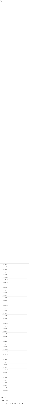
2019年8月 (5, 313)
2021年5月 (5, 266)
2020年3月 (5, 295)
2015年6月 (5, 387)
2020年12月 (5, 277)
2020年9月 (5, 284)
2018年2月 (5, 344)
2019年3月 (5, 318)
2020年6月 (5, 292)
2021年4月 (5, 269)
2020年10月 (5, 282)
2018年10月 (5, 326)
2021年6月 (5, 264)
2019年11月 (5, 305)
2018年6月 (5, 333)
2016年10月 (5, 369)
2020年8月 (5, 287)
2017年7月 (5, 359)
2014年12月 (5, 390)
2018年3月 (5, 341)
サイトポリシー (4, 397)
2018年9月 (5, 328)
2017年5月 (5, 364)
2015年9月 (5, 385)
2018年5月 (5, 336)
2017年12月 (5, 349)
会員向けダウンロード (5, 400)
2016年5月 (5, 377)
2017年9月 (5, 357)
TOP (2, 395)
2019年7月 (5, 315)
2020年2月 (5, 297)
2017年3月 (5, 367)
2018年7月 (5, 331)
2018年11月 (5, 323)
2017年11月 (5, 351)
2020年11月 (5, 279)
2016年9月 (5, 372)
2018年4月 (5, 339)
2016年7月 (5, 375)
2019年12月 (5, 302)
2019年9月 (5, 310)
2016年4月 (5, 380)
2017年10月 (5, 354)
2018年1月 (5, 346)
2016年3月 (5, 382)
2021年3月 (5, 272)
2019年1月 (5, 321)
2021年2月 (5, 274)
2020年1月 (5, 300)
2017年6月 (5, 362)
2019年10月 (5, 308)
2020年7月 (5, 290)
